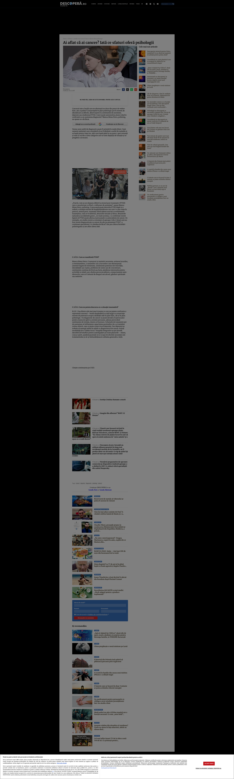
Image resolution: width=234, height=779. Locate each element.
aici (53, 771)
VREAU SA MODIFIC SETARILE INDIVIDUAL (208, 768)
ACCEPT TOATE (209, 763)
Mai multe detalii (62, 763)
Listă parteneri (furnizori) (108, 768)
